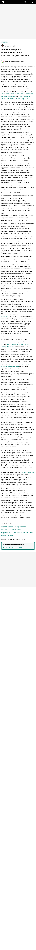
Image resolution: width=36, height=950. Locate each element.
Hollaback (4, 316)
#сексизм (24, 539)
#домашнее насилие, (14, 539)
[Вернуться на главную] (3, 2)
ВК (14, 547)
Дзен (20, 547)
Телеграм (7, 547)
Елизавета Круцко (27, 472)
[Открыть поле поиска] (25, 2)
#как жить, (4, 539)
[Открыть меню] (32, 2)
